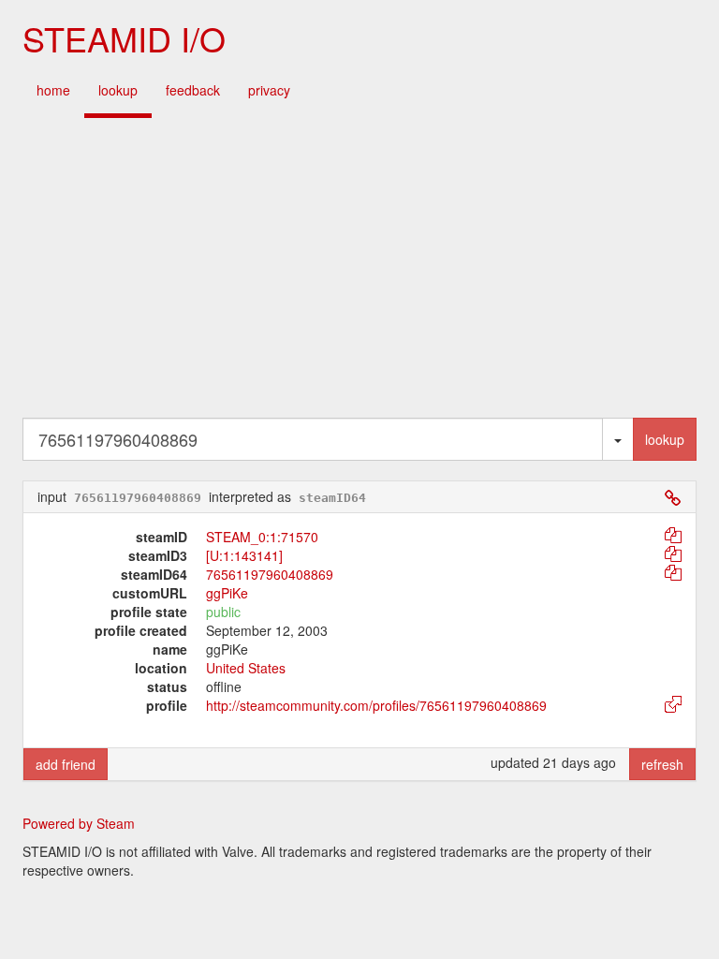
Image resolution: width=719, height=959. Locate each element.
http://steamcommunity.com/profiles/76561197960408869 (376, 705)
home (53, 90)
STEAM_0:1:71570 (262, 536)
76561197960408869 (269, 574)
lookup (118, 90)
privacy (269, 90)
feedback (193, 90)
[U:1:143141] (244, 555)
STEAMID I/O (124, 38)
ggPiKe (227, 592)
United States (246, 667)
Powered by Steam (78, 823)
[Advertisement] (359, 268)
